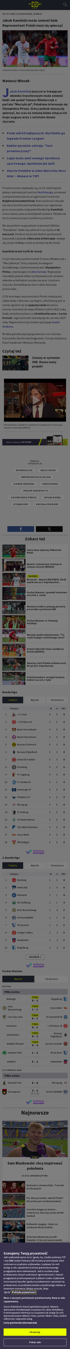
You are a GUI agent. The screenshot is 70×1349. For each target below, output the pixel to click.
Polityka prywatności (24, 1292)
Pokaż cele (35, 1342)
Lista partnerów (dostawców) (20, 1322)
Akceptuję (35, 1332)
